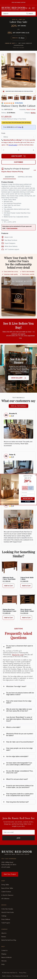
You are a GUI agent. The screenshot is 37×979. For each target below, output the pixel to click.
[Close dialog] (36, 475)
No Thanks (27, 501)
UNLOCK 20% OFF (28, 498)
